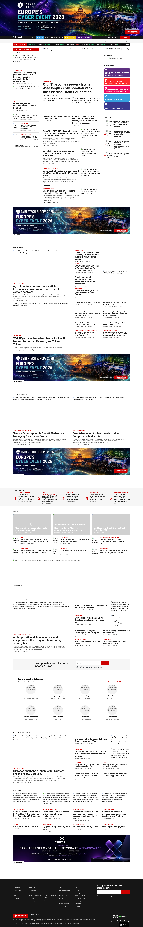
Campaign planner (80, 895)
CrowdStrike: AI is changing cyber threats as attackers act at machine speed (90, 620)
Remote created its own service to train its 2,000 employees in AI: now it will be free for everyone (54, 41)
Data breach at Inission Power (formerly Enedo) (28, 137)
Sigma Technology (64, 903)
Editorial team (78, 890)
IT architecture (32, 890)
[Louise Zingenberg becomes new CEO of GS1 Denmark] (26, 93)
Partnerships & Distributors (111, 330)
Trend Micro (62, 906)
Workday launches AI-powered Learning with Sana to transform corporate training (56, 827)
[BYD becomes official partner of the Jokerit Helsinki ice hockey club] (57, 800)
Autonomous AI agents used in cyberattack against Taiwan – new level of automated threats (88, 313)
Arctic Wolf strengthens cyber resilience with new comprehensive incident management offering (113, 552)
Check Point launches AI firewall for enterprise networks (115, 765)
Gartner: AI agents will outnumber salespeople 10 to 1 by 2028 (113, 827)
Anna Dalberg (85, 696)
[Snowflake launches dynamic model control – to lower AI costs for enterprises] (90, 153)
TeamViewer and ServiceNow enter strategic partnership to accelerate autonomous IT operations (115, 775)
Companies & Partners (65, 885)
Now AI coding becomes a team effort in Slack (29, 116)
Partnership (46, 809)
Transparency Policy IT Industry (37, 923)
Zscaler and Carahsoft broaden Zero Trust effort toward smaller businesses (121, 123)
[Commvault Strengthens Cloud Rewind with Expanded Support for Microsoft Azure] (90, 173)
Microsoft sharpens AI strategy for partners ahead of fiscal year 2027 (38, 772)
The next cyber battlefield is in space (25, 826)
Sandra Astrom (85, 716)
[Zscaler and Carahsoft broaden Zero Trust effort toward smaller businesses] (109, 123)
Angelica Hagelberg (81, 272)
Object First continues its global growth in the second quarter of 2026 (74, 540)
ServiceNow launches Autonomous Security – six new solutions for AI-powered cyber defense (35, 552)
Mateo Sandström (19, 83)
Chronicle (16, 824)
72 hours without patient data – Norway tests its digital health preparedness (85, 333)
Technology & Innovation (35, 895)
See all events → (117, 112)
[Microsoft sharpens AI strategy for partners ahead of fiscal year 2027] (42, 751)
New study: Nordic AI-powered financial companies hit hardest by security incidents (73, 497)
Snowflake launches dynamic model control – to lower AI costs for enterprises (59, 153)
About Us (77, 887)
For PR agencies (79, 893)
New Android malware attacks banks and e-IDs (56, 117)
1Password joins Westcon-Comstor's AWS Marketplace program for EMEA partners (91, 753)
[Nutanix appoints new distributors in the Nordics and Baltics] (120, 606)
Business (28, 430)
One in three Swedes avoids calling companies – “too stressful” (59, 192)
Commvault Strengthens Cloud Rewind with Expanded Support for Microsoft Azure (61, 173)
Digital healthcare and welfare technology (86, 330)
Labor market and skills (25, 492)
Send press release (80, 898)
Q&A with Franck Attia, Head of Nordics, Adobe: (113, 323)
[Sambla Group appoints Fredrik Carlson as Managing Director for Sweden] (42, 413)
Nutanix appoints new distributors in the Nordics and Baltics (91, 606)
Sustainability (47, 81)
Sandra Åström (25, 139)
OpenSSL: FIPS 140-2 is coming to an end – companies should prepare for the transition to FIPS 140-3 (111, 41)
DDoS (14, 895)
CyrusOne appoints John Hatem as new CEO (73, 551)
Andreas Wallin (108, 317)
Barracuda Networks (64, 890)
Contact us (125, 37)
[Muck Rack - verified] (120, 916)
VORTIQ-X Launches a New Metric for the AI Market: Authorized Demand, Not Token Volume (39, 341)
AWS (60, 887)
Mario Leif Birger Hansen (21, 350)
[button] (118, 37)
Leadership (16, 70)
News (21, 70)
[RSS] (129, 921)
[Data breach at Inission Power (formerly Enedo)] (16, 137)
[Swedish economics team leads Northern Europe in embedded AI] (101, 413)
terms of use (117, 896)
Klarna (61, 898)
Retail (118, 537)
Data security (16, 898)
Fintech (24, 430)
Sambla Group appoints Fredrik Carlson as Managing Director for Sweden (38, 435)
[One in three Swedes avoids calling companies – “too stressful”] (90, 193)
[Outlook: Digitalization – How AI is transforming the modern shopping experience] (95, 540)
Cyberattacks (16, 887)
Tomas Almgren (65, 554)
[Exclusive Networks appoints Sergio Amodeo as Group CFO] (120, 740)
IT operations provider (34, 893)
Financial (19, 430)
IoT (45, 900)
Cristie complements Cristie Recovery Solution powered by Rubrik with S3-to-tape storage (87, 255)
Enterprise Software (80, 524)
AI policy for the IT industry (73, 923)
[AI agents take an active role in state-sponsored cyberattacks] (32, 524)
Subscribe (105, 663)
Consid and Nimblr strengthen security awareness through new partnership (85, 280)
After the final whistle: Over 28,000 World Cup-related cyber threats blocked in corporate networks (86, 775)
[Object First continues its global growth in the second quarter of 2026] (56, 540)
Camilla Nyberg (112, 696)
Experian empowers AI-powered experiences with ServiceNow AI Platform (114, 814)
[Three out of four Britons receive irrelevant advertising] (16, 126)
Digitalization (24, 123)
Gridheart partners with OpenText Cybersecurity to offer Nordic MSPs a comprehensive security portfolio (116, 333)
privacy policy (108, 896)
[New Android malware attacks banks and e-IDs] (57, 105)
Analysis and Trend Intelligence (108, 537)
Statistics (77, 906)
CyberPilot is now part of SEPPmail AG (88, 302)
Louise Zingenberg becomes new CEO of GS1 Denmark (25, 105)
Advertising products (80, 901)
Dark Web (15, 893)
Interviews (57, 525)
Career (80, 263)
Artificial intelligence (78, 114)
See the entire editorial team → (116, 681)
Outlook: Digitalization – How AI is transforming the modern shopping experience (112, 541)
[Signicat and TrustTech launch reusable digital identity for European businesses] (16, 540)
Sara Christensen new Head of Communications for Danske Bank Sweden (87, 268)
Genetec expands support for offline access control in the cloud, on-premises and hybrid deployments (122, 498)
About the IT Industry (81, 885)
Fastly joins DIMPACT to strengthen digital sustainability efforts (87, 765)
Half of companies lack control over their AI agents (121, 155)
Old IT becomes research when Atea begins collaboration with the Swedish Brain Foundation (68, 88)
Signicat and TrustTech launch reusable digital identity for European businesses (34, 540)
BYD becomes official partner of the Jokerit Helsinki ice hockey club (56, 814)
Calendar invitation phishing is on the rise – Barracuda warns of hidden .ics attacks (97, 497)
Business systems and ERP (49, 494)
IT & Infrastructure (34, 885)
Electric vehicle (54, 809)
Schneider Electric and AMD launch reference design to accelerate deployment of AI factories (85, 815)
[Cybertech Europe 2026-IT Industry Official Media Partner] (71, 18)
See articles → (31, 702)
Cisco (60, 893)
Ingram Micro (63, 895)
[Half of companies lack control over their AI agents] (109, 155)
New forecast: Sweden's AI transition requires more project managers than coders (26, 497)
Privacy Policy (16, 923)
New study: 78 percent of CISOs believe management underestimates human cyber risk (121, 144)
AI (44, 887)
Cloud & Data (54, 168)
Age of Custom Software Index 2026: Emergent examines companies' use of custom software (36, 289)
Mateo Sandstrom (58, 716)
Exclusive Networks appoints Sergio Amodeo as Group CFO (91, 740)
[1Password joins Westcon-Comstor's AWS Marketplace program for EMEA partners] (120, 753)
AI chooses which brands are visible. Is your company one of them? (86, 827)
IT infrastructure (32, 898)
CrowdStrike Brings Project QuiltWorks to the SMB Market (87, 292)
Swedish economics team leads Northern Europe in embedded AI (97, 435)
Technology (31, 901)
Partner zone (78, 903)
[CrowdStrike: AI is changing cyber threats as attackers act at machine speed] (120, 620)
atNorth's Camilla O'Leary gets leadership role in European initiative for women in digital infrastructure (24, 76)
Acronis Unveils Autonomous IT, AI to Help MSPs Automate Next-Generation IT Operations (26, 814)
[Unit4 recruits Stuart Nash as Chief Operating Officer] (111, 524)
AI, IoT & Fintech (48, 885)
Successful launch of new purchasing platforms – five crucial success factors (50, 498)
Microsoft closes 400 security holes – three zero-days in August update (87, 323)
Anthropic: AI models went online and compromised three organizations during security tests (37, 640)
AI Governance (17, 335)
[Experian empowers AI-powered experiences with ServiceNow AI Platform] (116, 800)
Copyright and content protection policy (56, 923)
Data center (64, 548)
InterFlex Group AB (35, 919)
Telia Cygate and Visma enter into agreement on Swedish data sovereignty (121, 133)
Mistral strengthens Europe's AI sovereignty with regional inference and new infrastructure (115, 313)
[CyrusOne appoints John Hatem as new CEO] (56, 551)
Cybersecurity (24, 134)
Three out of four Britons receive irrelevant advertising (28, 126)
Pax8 (60, 901)
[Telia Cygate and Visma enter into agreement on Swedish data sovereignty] (109, 133)
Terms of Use (24, 923)
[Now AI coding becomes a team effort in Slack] (16, 117)
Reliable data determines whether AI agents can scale (115, 303)
